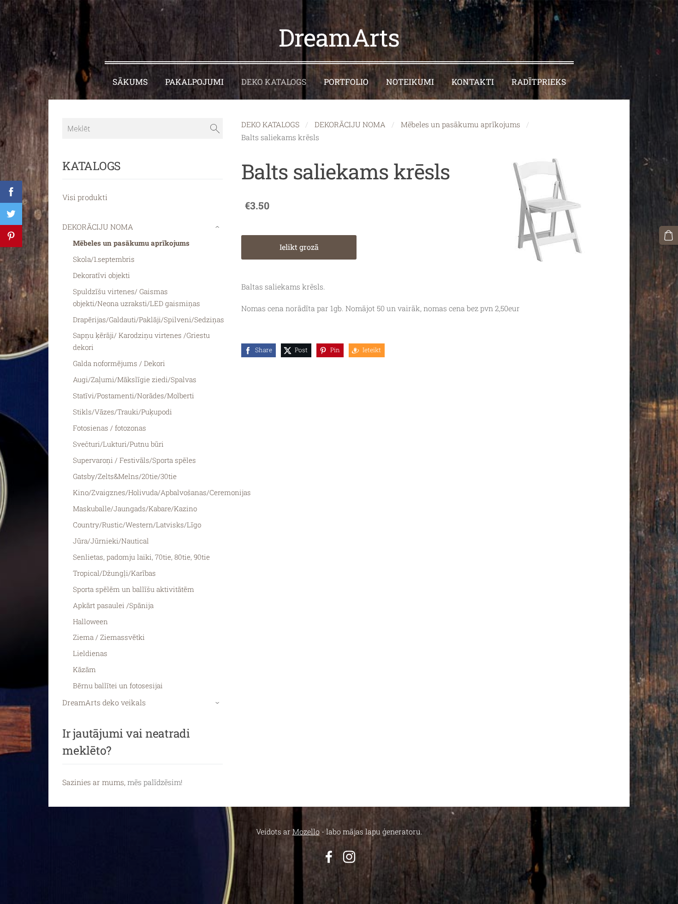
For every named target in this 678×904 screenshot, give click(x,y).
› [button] (218, 227)
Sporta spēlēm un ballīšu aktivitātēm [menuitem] (133, 589)
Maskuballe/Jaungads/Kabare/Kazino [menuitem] (135, 508)
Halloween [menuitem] (90, 621)
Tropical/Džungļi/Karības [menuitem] (114, 573)
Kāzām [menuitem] (84, 669)
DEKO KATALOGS (270, 124)
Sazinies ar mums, (93, 782)
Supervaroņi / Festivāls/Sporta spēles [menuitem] (134, 460)
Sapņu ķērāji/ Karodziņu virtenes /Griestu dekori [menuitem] (141, 341)
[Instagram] (349, 857)
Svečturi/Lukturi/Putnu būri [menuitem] (118, 444)
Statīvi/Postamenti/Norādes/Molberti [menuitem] (133, 395)
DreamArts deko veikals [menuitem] (104, 702)
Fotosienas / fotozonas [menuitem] (109, 427)
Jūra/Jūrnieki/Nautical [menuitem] (111, 540)
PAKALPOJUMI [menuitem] (194, 82)
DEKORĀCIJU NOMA (350, 124)
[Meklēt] (215, 128)
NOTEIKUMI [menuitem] (410, 82)
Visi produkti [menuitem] (84, 197)
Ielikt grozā (299, 247)
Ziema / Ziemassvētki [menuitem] (109, 637)
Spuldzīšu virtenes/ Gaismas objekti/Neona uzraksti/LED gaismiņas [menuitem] (136, 297)
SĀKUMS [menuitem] (130, 82)
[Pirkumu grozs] (668, 235)
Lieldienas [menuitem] (90, 653)
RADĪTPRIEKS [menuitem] (538, 82)
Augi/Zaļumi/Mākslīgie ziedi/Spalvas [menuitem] (134, 379)
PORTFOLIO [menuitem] (346, 82)
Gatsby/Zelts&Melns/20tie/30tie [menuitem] (125, 476)
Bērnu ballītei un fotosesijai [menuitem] (118, 685)
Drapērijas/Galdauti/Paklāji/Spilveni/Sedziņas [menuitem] (148, 319)
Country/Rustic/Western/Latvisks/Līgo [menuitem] (137, 524)
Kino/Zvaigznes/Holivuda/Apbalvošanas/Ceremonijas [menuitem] (162, 492)
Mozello (306, 831)
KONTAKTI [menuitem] (473, 82)
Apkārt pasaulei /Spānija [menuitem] (113, 605)
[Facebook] (329, 857)
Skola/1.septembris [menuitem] (104, 259)
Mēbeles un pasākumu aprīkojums (460, 124)
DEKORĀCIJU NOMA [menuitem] (97, 226)
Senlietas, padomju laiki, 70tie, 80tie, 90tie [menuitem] (141, 556)
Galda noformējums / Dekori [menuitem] (119, 363)
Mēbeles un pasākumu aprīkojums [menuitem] (131, 243)
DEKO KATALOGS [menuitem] (273, 82)
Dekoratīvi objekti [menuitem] (101, 275)
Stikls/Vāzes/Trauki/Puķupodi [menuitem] (122, 411)
